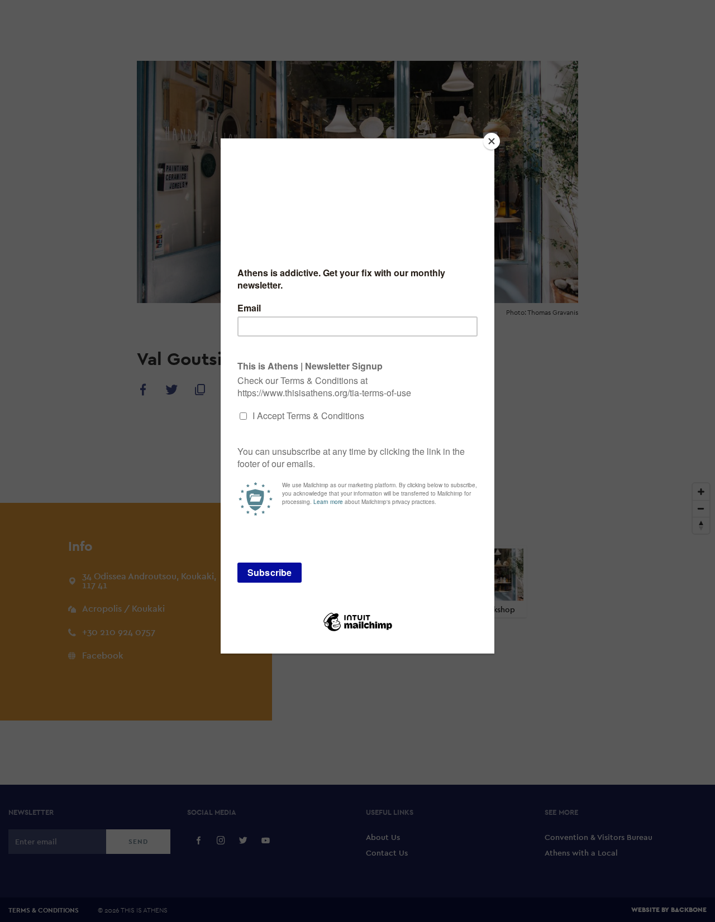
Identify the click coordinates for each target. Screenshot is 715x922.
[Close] (491, 141)
